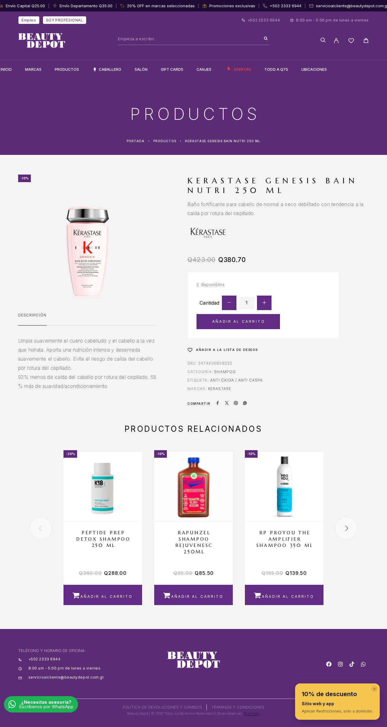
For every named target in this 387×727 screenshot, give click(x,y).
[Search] (265, 39)
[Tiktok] (351, 664)
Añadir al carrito (238, 321)
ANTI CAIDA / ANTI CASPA (236, 380)
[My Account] (336, 40)
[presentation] (40, 528)
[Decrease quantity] (229, 302)
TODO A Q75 (276, 69)
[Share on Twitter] (226, 403)
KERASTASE (220, 388)
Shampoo (225, 371)
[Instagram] (340, 664)
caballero (110, 69)
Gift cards (172, 69)
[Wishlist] (351, 42)
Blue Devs (252, 713)
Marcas (33, 69)
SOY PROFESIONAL (64, 20)
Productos (67, 69)
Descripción (32, 315)
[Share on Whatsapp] (244, 403)
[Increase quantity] (264, 302)
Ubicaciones (314, 69)
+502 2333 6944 (285, 5)
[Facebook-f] (329, 664)
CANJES (204, 69)
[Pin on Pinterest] (235, 403)
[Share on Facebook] (217, 403)
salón (141, 69)
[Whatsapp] (363, 664)
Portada (136, 141)
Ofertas (242, 69)
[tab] (32, 319)
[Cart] (366, 41)
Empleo (28, 20)
